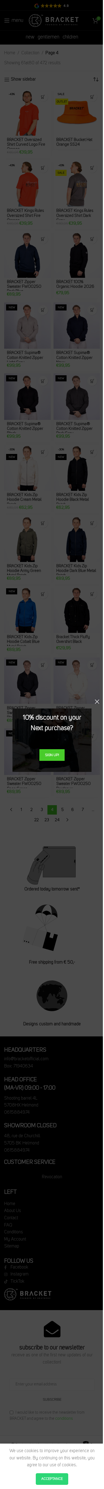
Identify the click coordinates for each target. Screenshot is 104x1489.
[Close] (97, 701)
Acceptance (52, 1479)
